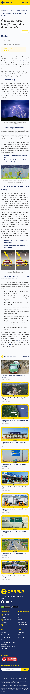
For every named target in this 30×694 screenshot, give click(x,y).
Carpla (9, 344)
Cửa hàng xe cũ (22, 622)
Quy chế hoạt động (6, 635)
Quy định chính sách (6, 637)
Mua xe (20, 614)
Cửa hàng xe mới (22, 624)
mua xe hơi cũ (20, 340)
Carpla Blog (21, 632)
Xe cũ (19, 617)
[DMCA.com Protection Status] (5, 607)
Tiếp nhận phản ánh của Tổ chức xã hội (8, 643)
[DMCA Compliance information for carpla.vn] (15, 607)
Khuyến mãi (21, 637)
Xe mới (20, 619)
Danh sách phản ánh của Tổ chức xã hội (8, 647)
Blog (12, 10)
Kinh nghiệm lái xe (21, 10)
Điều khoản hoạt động (6, 639)
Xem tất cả (26, 356)
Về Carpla (3, 632)
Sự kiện (20, 635)
